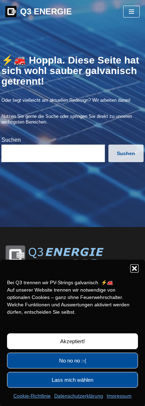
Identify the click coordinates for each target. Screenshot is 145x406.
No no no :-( (72, 361)
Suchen (11, 140)
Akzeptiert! (72, 341)
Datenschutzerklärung (78, 396)
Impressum (119, 396)
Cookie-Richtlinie (32, 396)
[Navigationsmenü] (131, 12)
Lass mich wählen (72, 380)
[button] (134, 268)
